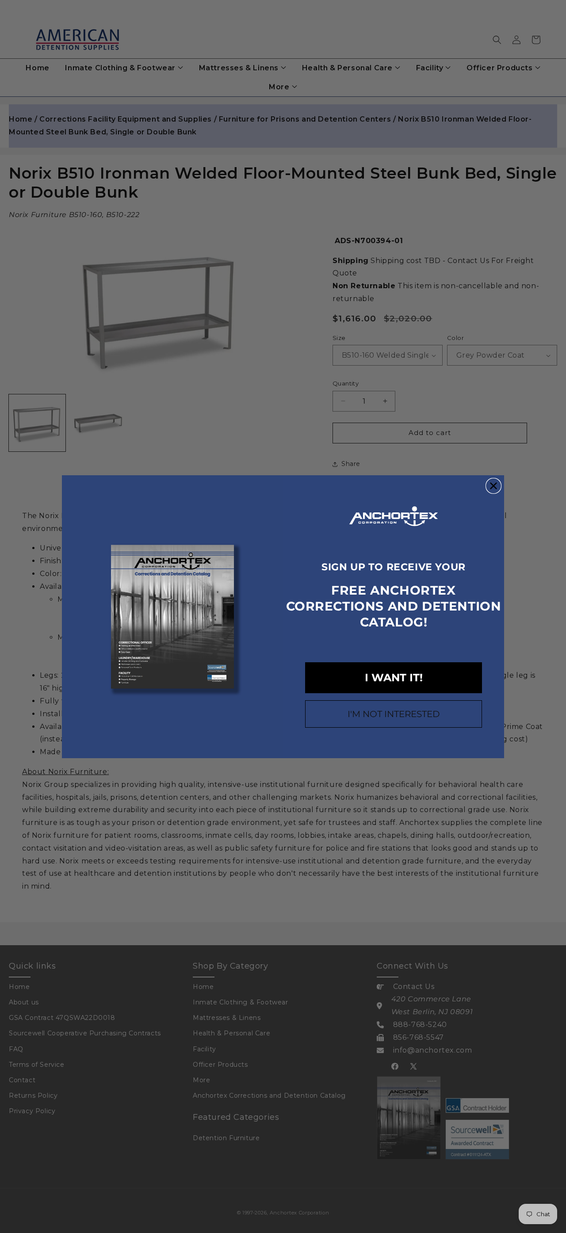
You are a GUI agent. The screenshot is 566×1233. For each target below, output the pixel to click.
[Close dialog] (493, 486)
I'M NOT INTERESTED (394, 714)
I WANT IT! (394, 677)
